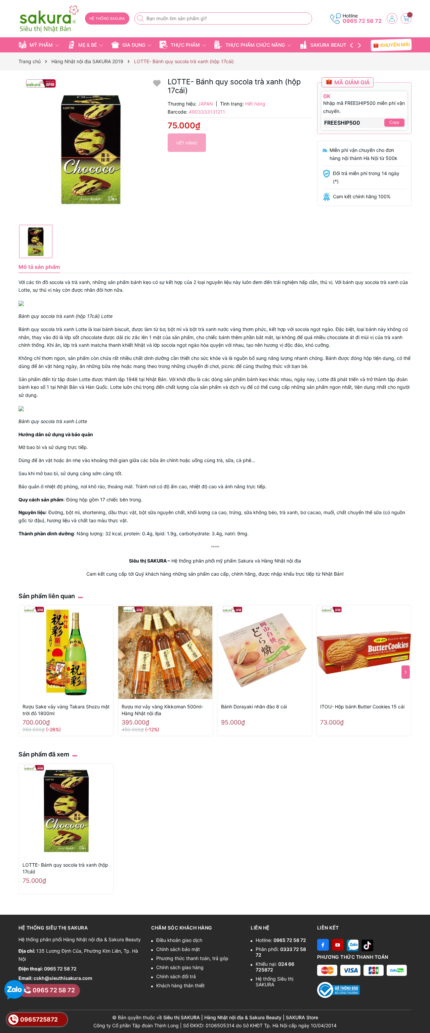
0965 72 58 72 (362, 20)
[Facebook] (323, 945)
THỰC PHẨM (185, 45)
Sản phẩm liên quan (46, 596)
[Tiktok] (367, 945)
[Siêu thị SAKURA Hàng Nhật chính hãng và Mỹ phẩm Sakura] (49, 19)
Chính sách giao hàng (180, 967)
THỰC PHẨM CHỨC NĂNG (255, 45)
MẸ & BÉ (87, 45)
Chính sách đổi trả (176, 976)
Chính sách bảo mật (178, 949)
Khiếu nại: (275, 967)
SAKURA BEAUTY (330, 45)
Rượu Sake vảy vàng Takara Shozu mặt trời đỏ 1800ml (66, 710)
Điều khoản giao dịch (179, 940)
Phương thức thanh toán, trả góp (192, 958)
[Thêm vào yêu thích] (157, 83)
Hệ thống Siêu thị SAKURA (274, 981)
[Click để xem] (90, 149)
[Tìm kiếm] (141, 18)
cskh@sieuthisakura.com (63, 978)
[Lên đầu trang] (422, 1017)
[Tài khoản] (392, 18)
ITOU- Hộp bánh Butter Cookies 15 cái (362, 706)
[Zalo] (352, 945)
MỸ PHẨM (41, 45)
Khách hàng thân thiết (180, 985)
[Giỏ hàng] (406, 18)
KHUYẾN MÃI (394, 44)
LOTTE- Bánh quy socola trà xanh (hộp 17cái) (65, 868)
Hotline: (281, 940)
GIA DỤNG (133, 45)
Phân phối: (281, 952)
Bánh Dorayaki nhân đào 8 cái (254, 706)
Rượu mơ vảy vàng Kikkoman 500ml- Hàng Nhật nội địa (162, 710)
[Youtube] (338, 945)
